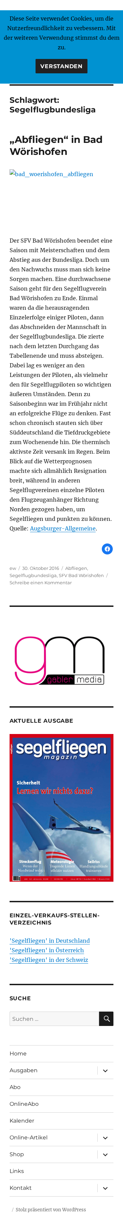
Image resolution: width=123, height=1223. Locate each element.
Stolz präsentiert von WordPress (51, 1210)
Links (17, 1171)
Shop (17, 1154)
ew (13, 568)
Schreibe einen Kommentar (41, 582)
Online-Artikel (28, 1137)
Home (18, 1053)
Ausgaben (24, 1070)
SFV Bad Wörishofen (81, 575)
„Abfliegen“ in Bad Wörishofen (56, 145)
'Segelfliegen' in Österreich (47, 950)
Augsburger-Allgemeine (63, 528)
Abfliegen (76, 568)
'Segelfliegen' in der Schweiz (49, 959)
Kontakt (21, 1188)
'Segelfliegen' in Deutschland (50, 940)
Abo (15, 1087)
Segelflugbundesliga (33, 575)
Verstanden (61, 66)
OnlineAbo (24, 1104)
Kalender (22, 1120)
